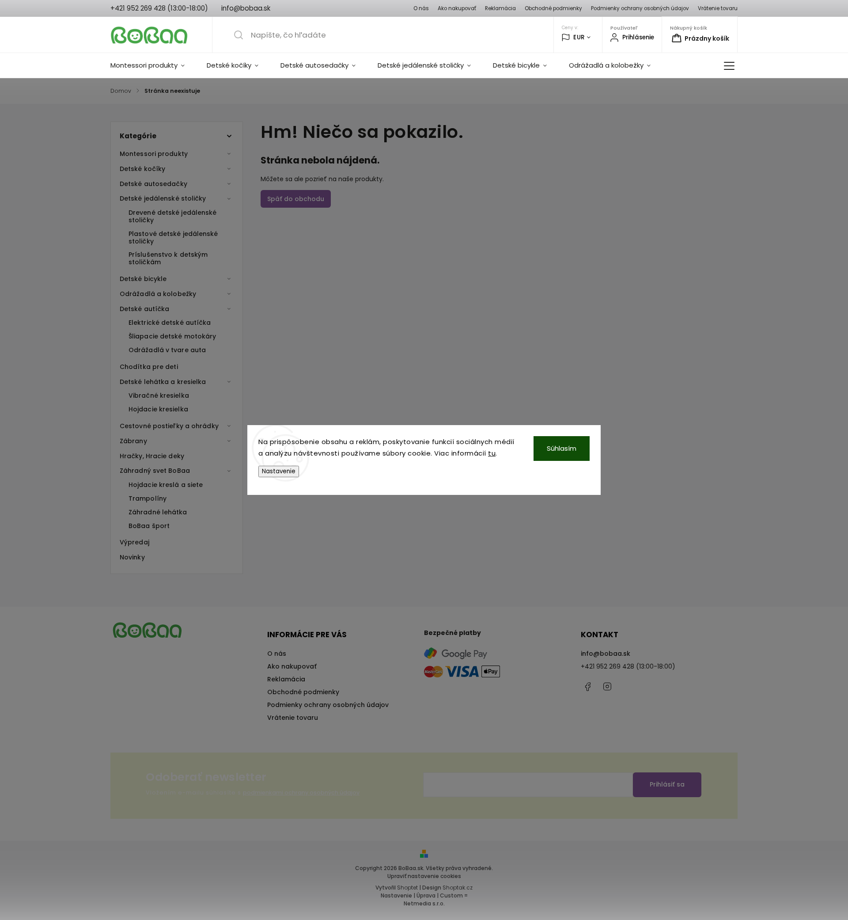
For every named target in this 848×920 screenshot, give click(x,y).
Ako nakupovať (457, 8)
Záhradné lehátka (158, 512)
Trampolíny (148, 498)
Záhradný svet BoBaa (155, 470)
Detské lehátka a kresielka (163, 381)
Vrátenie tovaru (718, 8)
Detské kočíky (142, 168)
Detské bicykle (143, 278)
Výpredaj (134, 542)
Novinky (132, 557)
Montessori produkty (154, 153)
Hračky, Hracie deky (152, 456)
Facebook (587, 686)
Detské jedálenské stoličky (163, 198)
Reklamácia (500, 8)
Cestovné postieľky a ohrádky (169, 426)
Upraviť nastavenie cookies (424, 876)
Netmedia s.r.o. (424, 903)
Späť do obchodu (295, 198)
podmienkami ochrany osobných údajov (301, 792)
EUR (579, 37)
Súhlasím (561, 448)
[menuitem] (153, 65)
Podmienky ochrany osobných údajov (640, 8)
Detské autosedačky (153, 183)
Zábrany (133, 441)
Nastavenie (278, 471)
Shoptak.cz (458, 887)
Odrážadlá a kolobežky (158, 293)
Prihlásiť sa (667, 784)
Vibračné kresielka (159, 395)
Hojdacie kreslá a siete (166, 484)
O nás (421, 8)
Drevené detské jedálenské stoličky (173, 216)
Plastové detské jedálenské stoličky (173, 237)
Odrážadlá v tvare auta (167, 350)
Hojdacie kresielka (158, 409)
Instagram (607, 686)
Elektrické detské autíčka (170, 322)
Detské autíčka (144, 308)
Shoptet (407, 887)
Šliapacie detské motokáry (172, 336)
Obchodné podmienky (553, 8)
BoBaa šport (149, 525)
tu (492, 453)
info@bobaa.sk (605, 653)
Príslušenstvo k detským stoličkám (168, 258)
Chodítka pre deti (149, 366)
